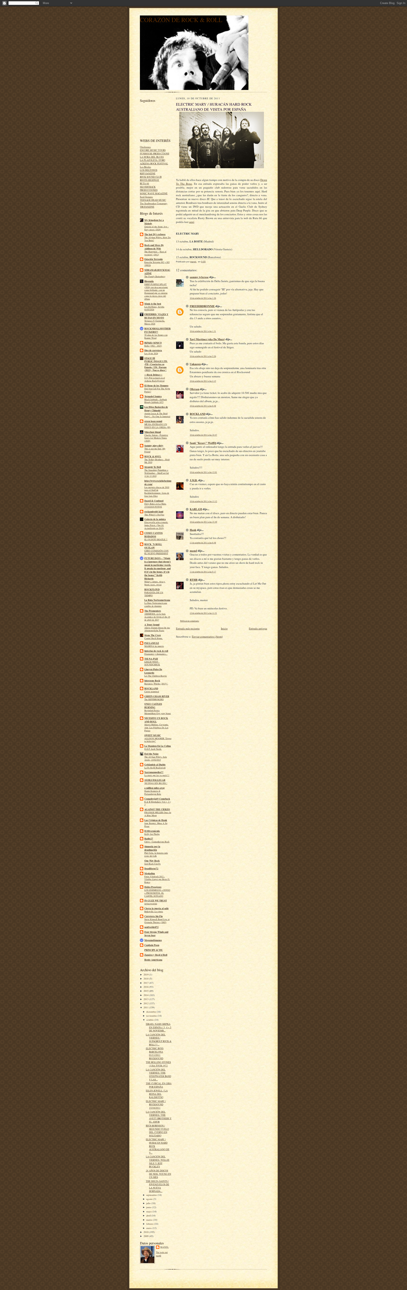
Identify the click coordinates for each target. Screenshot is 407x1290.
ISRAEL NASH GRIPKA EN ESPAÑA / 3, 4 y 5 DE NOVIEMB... (158, 1027)
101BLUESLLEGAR (154, 780)
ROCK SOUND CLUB (151, 176)
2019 (146, 974)
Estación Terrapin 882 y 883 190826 (157, 264)
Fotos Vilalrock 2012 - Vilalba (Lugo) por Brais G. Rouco (157, 879)
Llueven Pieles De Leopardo (153, 671)
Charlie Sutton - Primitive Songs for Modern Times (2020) (156, 438)
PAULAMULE (151, 643)
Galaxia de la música (155, 519)
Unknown (195, 364)
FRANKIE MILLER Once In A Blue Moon (157, 814)
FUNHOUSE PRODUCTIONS (154, 153)
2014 (146, 995)
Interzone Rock (152, 680)
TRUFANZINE (147, 206)
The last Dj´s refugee (155, 234)
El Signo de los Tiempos (156, 385)
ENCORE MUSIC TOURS (153, 150)
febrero (150, 1223)
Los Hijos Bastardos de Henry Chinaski (156, 408)
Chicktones (145, 146)
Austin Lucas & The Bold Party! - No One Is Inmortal (157, 415)
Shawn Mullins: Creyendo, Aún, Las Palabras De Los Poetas (156, 727)
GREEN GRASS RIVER (156, 696)
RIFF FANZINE (147, 173)
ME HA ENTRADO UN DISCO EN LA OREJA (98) (157, 426)
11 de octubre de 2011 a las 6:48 (203, 542)
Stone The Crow (152, 635)
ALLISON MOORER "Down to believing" (157, 740)
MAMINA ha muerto (154, 646)
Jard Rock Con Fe (152, 863)
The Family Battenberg (154, 276)
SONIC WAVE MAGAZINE (153, 193)
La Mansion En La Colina (157, 746)
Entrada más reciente (188, 628)
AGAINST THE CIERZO (157, 809)
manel (164, 1246)
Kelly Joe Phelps (152, 833)
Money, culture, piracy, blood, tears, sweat (154, 583)
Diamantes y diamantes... (155, 653)
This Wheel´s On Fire (154, 514)
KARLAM (196, 509)
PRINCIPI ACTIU (153, 950)
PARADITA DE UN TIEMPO (153, 594)
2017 (146, 982)
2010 (146, 1232)
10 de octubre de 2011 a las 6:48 (203, 405)
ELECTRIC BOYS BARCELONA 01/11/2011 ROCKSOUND (154, 1053)
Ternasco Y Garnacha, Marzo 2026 (154, 322)
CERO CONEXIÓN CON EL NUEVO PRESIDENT (156, 552)
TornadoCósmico (153, 396)
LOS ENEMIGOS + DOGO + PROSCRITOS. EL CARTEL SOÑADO (157, 892)
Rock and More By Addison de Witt (154, 246)
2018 (146, 978)
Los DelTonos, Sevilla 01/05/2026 (154, 308)
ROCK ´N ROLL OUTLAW (153, 546)
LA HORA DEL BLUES (152, 156)
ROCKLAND (151, 688)
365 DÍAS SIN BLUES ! (155, 783)
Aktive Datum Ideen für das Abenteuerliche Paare (157, 629)
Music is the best (152, 303)
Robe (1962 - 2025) (153, 345)
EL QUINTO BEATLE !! (155, 539)
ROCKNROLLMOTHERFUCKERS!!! (157, 330)
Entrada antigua (258, 628)
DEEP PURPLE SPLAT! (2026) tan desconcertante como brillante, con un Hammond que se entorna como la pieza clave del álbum (156, 291)
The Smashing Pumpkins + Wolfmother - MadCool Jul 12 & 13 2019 (156, 473)
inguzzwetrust (150, 903)
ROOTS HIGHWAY (149, 180)
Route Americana (153, 959)
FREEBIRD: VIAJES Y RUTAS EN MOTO (156, 316)
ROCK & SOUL (152, 456)
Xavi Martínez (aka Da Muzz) (207, 339)
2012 (146, 1003)
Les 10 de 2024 (151, 353)
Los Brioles (145, 166)
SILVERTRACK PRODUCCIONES (149, 188)
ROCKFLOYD (152, 589)
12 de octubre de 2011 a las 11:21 (203, 613)
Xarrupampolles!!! (153, 772)
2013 (146, 999)
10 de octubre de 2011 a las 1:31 (203, 331)
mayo (149, 1211)
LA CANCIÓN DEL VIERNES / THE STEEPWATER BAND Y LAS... (158, 1074)
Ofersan (194, 389)
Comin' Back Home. (153, 638)
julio (148, 1203)
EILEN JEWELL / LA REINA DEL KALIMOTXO (157, 1094)
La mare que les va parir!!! (156, 775)
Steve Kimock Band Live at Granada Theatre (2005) (157, 921)
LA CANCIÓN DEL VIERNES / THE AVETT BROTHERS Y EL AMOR (158, 1116)
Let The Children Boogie (155, 675)
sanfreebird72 (151, 927)
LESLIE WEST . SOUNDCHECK (152, 663)
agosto (149, 1198)
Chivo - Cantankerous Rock (156, 841)
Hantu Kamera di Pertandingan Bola (152, 792)
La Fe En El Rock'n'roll (155, 767)
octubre (150, 1019)
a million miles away (154, 788)
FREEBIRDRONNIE (202, 306)
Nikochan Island (152, 432)
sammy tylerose (199, 277)
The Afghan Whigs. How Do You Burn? (157, 239)
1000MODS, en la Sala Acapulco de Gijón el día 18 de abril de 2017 (157, 616)
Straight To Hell (152, 467)
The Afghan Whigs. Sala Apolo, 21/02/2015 (155, 758)
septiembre (152, 1194)
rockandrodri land (153, 511)
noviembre (152, 1015)
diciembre (151, 1011)
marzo (149, 1219)
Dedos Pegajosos (152, 887)
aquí (191, 222)
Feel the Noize (151, 754)
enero (149, 1228)
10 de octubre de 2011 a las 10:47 (203, 435)
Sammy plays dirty (153, 445)
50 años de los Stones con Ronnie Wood (155, 336)
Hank (193, 530)
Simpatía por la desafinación (152, 848)
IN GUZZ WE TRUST (155, 900)
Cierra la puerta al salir (156, 908)
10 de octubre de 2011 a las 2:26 (203, 356)
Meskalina (149, 873)
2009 (146, 1236)
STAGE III (149, 358)
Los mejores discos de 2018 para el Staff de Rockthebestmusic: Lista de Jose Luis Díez (156, 491)
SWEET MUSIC (152, 735)
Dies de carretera (153, 350)
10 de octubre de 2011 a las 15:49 (203, 521)
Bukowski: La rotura (153, 911)
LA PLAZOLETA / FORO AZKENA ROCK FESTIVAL (154, 161)
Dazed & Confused (153, 500)
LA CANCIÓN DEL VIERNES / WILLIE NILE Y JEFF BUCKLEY (157, 1161)
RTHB (194, 580)
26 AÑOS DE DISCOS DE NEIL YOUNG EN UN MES (158, 1174)
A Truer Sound (151, 624)
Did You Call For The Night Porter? (157, 390)
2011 (146, 1007)
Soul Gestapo (146, 196)
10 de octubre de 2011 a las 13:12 (203, 501)
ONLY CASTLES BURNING (153, 705)
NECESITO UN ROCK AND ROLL (156, 719)
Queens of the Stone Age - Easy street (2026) (156, 228)
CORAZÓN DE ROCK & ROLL (181, 19)
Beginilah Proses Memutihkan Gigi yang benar (157, 712)
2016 (146, 986)
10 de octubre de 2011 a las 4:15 (203, 381)
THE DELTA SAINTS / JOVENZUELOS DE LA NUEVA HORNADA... (157, 1186)
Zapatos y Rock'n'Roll (155, 955)
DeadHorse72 (151, 868)
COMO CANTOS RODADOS (153, 534)
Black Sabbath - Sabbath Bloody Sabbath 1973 (155, 401)
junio (149, 1207)
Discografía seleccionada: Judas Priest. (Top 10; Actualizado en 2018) (156, 525)
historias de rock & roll (156, 651)
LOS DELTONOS (148, 170)
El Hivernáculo (152, 831)
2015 (146, 990)
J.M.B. (194, 480)
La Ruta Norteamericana (157, 600)
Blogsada (149, 281)
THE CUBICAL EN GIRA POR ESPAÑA (158, 1085)
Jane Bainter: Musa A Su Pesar (155, 825)
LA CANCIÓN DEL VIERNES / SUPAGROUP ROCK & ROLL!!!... (158, 1039)
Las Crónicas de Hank (155, 820)
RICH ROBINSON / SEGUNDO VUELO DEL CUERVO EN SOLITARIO (157, 1130)
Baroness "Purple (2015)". (156, 683)
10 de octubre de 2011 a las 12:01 (203, 472)
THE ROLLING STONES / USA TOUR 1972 (158, 1064)
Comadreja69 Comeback (157, 798)
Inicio (224, 628)
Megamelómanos (153, 940)
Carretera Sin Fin (153, 916)
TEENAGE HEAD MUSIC (153, 199)
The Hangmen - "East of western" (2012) (155, 253)
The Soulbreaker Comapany (153, 203)
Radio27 (148, 838)
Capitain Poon (151, 945)
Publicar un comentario (189, 621)
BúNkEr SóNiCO (153, 342)
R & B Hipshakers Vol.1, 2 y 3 (157, 803)
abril (148, 1215)
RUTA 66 (144, 183)
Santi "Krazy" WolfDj (203, 443)
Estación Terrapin (153, 259)
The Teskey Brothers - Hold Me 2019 (157, 461)
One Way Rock (152, 860)
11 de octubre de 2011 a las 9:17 (203, 571)
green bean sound (153, 421)
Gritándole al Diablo (155, 764)
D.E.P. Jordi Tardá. (153, 748)
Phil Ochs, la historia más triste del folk (156, 854)
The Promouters (152, 611)
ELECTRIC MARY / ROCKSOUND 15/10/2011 (156, 1104)
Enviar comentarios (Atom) (207, 636)
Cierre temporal (151, 691)
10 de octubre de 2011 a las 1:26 (203, 298)
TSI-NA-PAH (151, 658)
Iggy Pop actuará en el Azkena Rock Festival (154, 379)
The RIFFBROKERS (154, 699)
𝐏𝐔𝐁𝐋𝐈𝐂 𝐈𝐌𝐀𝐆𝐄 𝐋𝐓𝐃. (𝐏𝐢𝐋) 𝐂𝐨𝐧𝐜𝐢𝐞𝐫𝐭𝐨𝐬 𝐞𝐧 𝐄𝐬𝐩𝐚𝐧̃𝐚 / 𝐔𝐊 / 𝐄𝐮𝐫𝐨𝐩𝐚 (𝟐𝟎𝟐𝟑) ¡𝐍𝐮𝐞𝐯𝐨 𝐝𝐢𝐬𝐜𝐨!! (156, 365)
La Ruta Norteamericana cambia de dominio (155, 604)
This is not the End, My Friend (154, 450)
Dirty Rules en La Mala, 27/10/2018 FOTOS (155, 505)
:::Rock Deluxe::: (153, 374)
